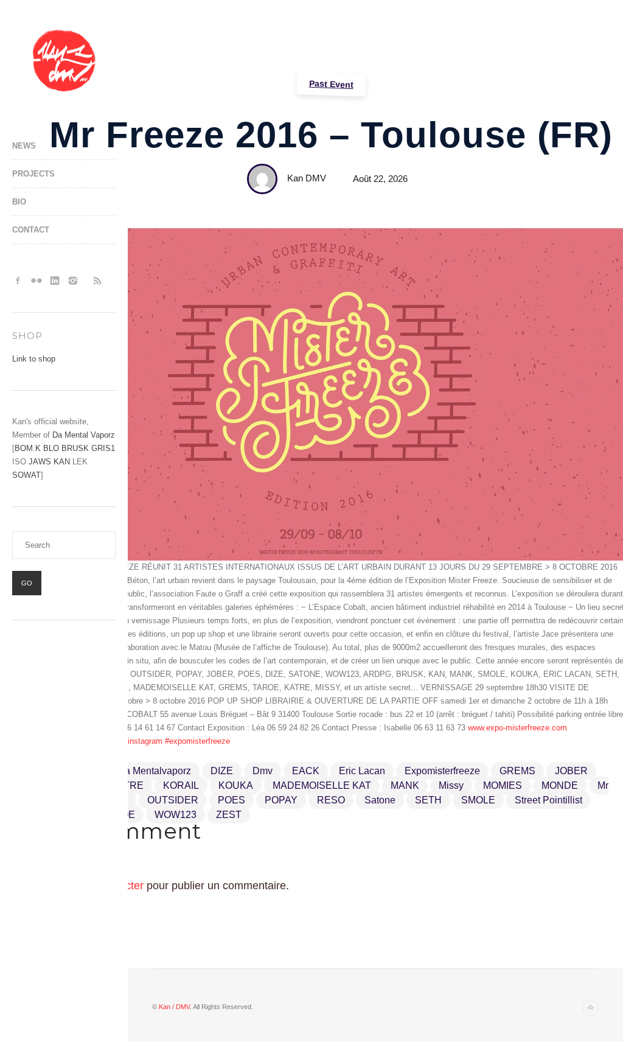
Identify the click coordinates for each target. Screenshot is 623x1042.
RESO (331, 800)
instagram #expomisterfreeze (179, 741)
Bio (19, 201)
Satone (379, 800)
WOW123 (176, 814)
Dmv (262, 771)
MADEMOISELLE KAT (322, 785)
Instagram (73, 280)
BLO (51, 448)
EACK (305, 771)
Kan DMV (306, 178)
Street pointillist (548, 800)
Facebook (18, 280)
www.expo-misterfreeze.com (517, 727)
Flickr (36, 280)
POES (231, 800)
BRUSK (75, 448)
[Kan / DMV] (63, 60)
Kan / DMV (174, 1006)
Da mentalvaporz (154, 771)
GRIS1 (103, 448)
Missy (451, 785)
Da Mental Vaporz (83, 434)
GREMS (517, 771)
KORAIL (181, 785)
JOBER (571, 771)
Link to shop (33, 358)
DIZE (222, 771)
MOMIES (502, 785)
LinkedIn (55, 280)
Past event (330, 84)
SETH (428, 800)
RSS (97, 280)
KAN (62, 461)
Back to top (590, 1007)
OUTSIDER (172, 800)
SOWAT (26, 475)
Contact (30, 229)
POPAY (281, 800)
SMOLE (478, 800)
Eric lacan (362, 771)
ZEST (229, 814)
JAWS (40, 461)
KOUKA (235, 785)
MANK (405, 785)
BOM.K (28, 448)
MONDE (559, 785)
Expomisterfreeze (442, 771)
